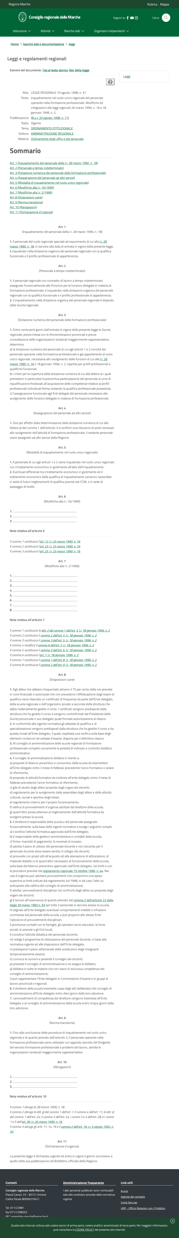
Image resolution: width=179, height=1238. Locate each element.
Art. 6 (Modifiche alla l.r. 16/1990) (32, 187)
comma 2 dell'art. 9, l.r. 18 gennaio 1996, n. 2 (68, 664)
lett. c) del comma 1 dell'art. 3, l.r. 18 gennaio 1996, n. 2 (75, 630)
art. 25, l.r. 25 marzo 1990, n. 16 (60, 551)
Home (15, 44)
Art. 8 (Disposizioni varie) (26, 197)
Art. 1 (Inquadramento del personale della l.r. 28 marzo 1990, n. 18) (54, 163)
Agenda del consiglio (133, 1197)
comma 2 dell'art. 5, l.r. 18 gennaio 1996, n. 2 (68, 635)
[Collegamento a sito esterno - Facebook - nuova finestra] (127, 17)
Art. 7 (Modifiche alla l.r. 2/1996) (31, 192)
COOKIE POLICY (84, 1229)
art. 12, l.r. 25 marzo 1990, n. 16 (60, 541)
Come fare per (129, 1202)
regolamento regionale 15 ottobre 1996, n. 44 (73, 870)
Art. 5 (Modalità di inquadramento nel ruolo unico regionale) (49, 182)
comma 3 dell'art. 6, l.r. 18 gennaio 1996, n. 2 (68, 650)
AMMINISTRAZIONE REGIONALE (52, 133)
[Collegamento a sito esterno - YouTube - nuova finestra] (132, 17)
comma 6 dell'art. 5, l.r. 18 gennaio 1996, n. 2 (66, 645)
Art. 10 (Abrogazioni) (23, 207)
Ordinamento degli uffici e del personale (57, 138)
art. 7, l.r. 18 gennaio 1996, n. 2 (59, 655)
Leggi (126, 76)
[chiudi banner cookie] (172, 1221)
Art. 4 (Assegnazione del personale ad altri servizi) (42, 177)
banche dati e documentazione (43, 44)
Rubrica (152, 4)
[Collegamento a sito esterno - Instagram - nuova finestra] (136, 17)
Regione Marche (19, 4)
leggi (72, 44)
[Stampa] (110, 81)
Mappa (164, 4)
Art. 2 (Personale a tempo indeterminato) (37, 168)
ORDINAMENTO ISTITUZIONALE (52, 128)
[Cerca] (166, 17)
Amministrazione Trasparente (83, 1182)
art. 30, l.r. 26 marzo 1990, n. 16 (42, 1121)
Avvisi (124, 1191)
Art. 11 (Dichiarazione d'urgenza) (31, 212)
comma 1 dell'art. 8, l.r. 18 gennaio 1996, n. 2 (68, 660)
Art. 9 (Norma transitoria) (26, 202)
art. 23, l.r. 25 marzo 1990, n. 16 (60, 546)
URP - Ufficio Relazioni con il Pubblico (143, 1208)
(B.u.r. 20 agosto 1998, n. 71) (50, 117)
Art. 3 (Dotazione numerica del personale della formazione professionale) (58, 172)
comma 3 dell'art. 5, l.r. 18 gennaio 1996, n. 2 (68, 640)
